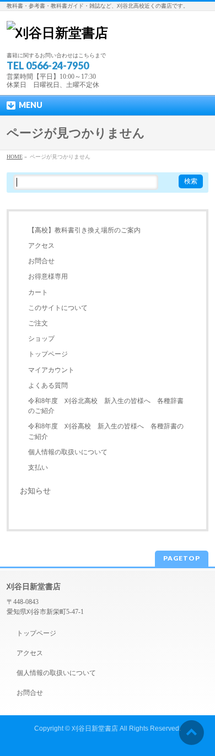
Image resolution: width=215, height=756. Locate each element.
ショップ (41, 338)
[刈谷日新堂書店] (57, 33)
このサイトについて (58, 308)
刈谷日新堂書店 (95, 728)
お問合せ (41, 261)
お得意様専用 (48, 276)
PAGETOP (181, 558)
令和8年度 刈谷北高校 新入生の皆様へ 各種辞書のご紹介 (106, 406)
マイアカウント (51, 370)
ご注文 (38, 323)
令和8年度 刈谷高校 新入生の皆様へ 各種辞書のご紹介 (106, 431)
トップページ (48, 354)
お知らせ (35, 491)
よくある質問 (48, 385)
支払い (38, 467)
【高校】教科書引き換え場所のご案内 (84, 230)
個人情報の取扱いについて (68, 452)
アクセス (41, 245)
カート (38, 292)
